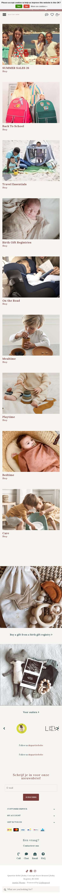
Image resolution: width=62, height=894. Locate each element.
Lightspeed (44, 882)
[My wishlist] (52, 14)
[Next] (58, 728)
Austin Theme (18, 882)
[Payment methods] (10, 829)
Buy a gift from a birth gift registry (30, 634)
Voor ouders (30, 712)
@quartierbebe (35, 745)
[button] (46, 14)
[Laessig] (21, 728)
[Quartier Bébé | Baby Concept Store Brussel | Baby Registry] (13, 14)
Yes (19, 6)
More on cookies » (39, 6)
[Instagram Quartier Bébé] (35, 871)
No (26, 6)
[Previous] (4, 728)
